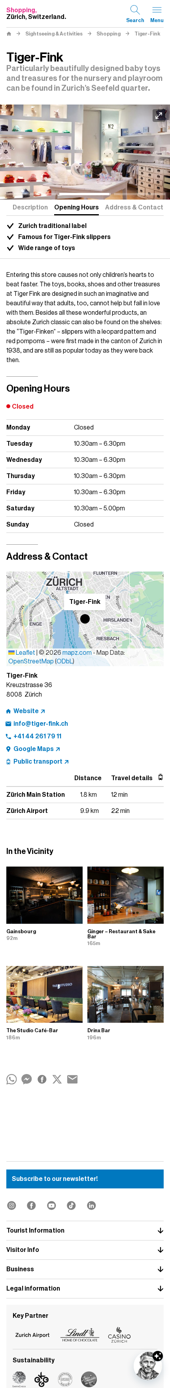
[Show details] (158, 1356)
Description (30, 207)
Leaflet (25, 653)
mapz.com (77, 653)
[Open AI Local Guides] (148, 1366)
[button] (85, 619)
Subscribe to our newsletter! (55, 1179)
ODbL (65, 661)
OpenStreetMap (31, 661)
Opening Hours (76, 207)
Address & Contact (134, 207)
